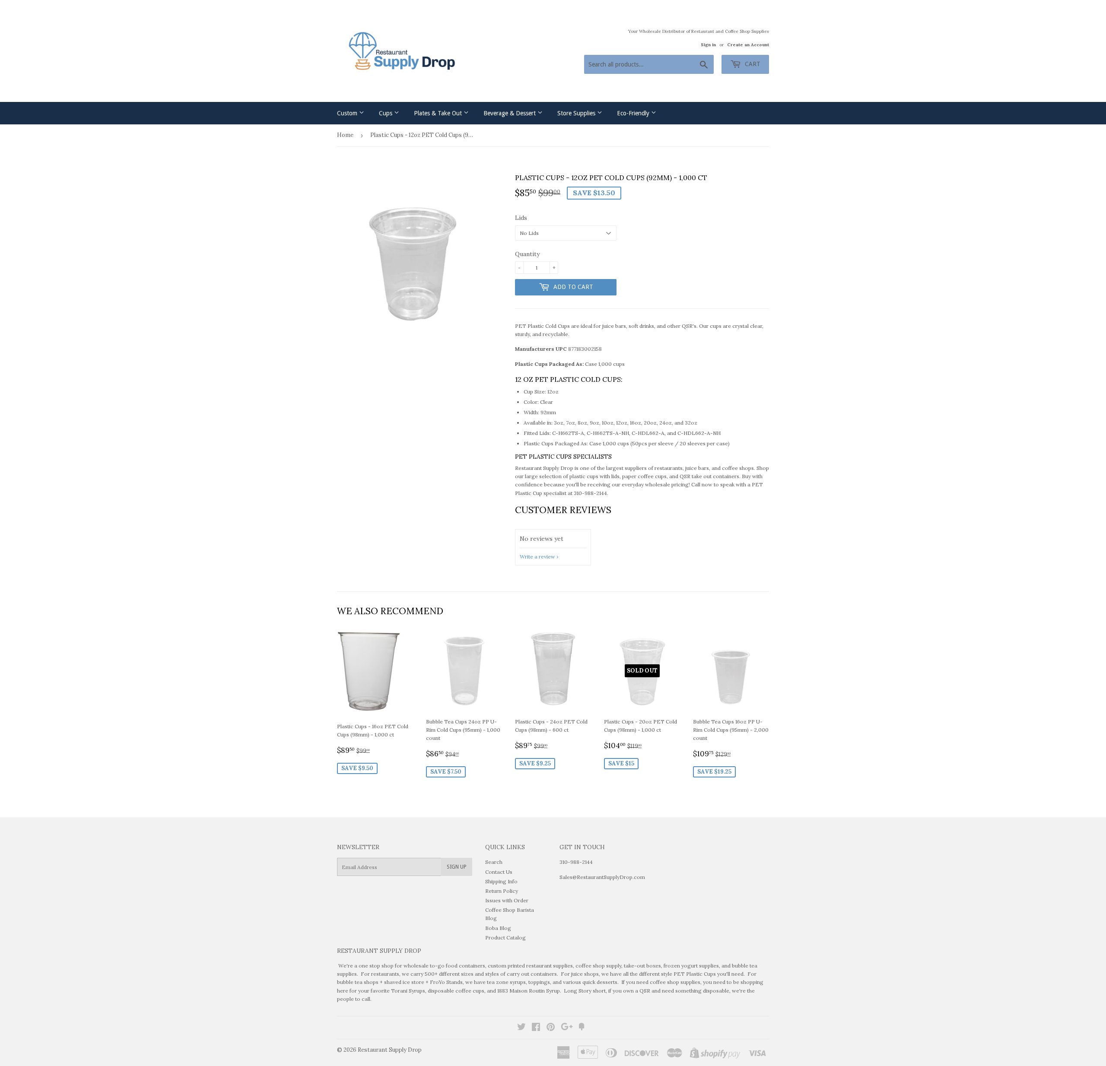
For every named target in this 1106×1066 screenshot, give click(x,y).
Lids (521, 218)
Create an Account (748, 45)
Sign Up (457, 867)
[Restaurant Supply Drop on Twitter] (521, 1028)
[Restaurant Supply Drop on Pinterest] (550, 1028)
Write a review (537, 556)
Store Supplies (577, 113)
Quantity (527, 254)
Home (345, 135)
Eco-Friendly (634, 113)
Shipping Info (501, 881)
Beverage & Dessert (510, 113)
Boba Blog (498, 928)
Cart (751, 63)
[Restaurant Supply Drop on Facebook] (535, 1028)
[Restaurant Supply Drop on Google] (567, 1028)
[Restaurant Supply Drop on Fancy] (581, 1028)
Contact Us (498, 872)
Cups (386, 113)
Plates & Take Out (439, 113)
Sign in (708, 45)
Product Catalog (505, 937)
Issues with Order (506, 900)
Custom (348, 113)
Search (493, 862)
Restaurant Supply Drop (390, 1049)
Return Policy (501, 891)
